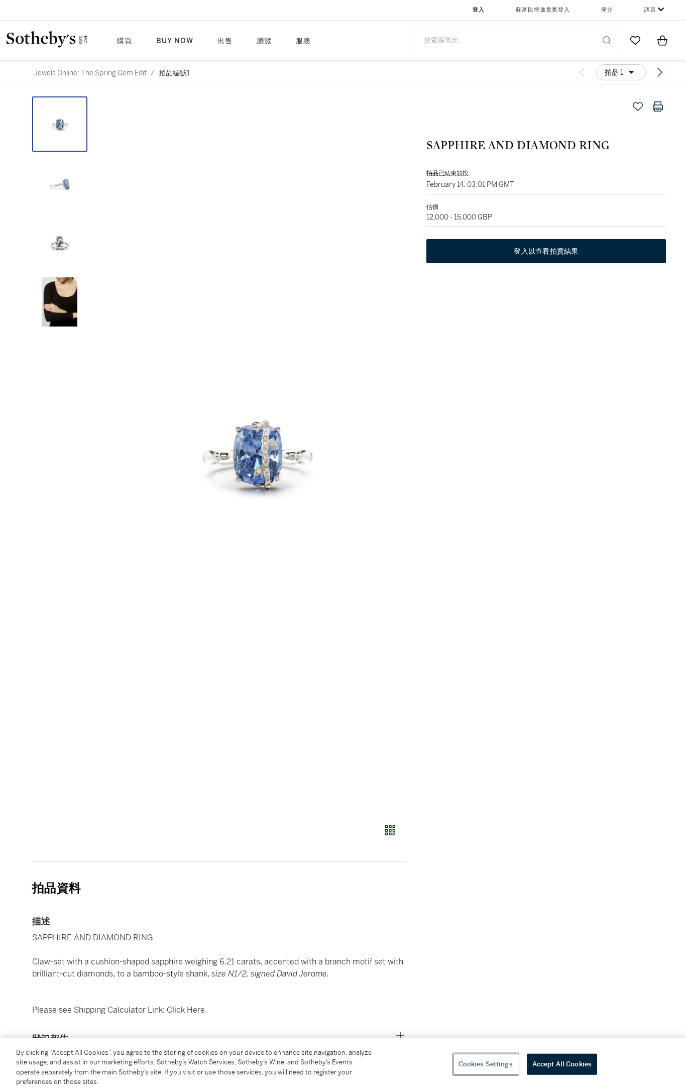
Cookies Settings (486, 1064)
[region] (343, 1065)
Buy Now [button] (174, 41)
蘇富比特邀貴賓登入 (543, 10)
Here (195, 1010)
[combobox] (516, 40)
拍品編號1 (174, 72)
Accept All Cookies (562, 1064)
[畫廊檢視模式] (390, 830)
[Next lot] (660, 72)
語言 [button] (650, 10)
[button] (257, 454)
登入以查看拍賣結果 (546, 251)
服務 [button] (303, 41)
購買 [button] (124, 41)
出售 (225, 41)
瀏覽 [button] (264, 41)
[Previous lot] (582, 72)
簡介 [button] (607, 10)
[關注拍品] (638, 106)
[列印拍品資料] (658, 106)
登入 (479, 10)
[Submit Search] (607, 40)
